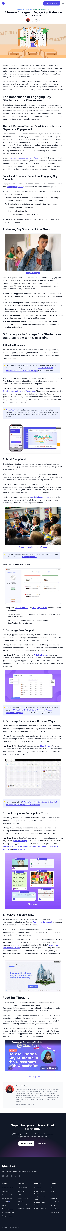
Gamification (5, 1191)
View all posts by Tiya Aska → (25, 1105)
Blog (19, 1194)
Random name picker (8, 1212)
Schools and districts (24, 1205)
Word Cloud (30, 391)
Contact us (54, 1195)
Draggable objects (7, 1216)
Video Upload (47, 846)
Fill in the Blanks (40, 655)
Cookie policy (54, 1205)
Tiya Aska (23, 1086)
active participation (15, 187)
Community (37, 1188)
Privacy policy (55, 1198)
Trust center (54, 1212)
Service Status (55, 1209)
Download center (23, 1187)
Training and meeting (24, 1208)
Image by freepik (33, 273)
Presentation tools (7, 1195)
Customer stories (23, 1198)
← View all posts (33, 1077)
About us (53, 1188)
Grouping (6, 1205)
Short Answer (35, 846)
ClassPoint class (21, 608)
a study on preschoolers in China (24, 158)
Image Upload (8, 846)
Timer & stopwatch (7, 1209)
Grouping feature (29, 557)
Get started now (51, 3)
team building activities (39, 497)
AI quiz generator (7, 1198)
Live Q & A (6, 1202)
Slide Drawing (46, 746)
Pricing (52, 1191)
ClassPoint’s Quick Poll (12, 391)
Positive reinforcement (42, 922)
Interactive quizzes (7, 1188)
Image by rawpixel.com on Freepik (33, 547)
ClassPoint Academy (40, 1208)
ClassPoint (10, 410)
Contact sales (42, 1143)
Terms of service (55, 1202)
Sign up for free (26, 1143)
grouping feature (39, 608)
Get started (21, 1191)
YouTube (20, 1201)
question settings (20, 841)
